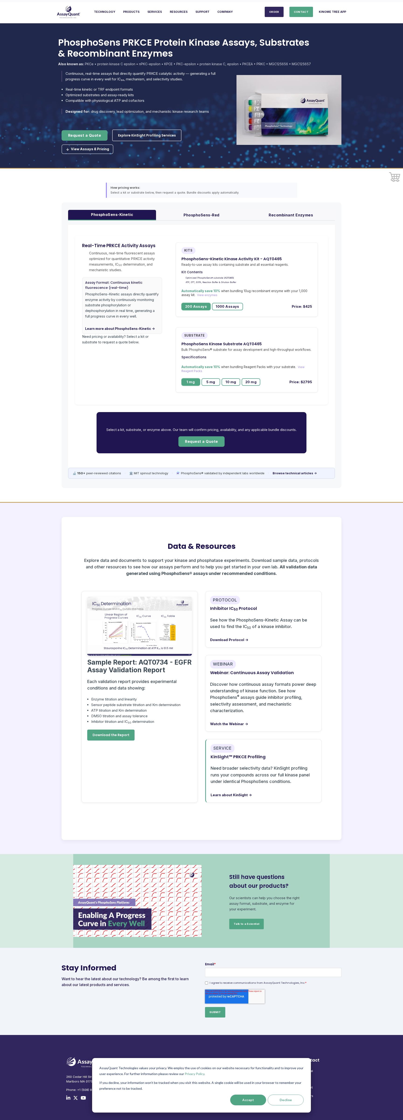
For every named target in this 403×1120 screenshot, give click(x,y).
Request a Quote (84, 135)
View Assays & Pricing (90, 149)
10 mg (231, 382)
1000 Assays (227, 306)
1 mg (191, 382)
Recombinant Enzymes (291, 215)
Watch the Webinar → (229, 724)
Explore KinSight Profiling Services (147, 135)
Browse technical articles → (295, 473)
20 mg (251, 382)
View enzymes (207, 295)
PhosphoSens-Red (201, 215)
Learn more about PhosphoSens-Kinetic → (120, 329)
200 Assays (196, 306)
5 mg (210, 382)
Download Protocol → (229, 640)
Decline (286, 1100)
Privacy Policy (194, 1074)
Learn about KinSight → (231, 795)
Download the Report (111, 735)
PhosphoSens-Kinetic (112, 214)
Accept (248, 1100)
